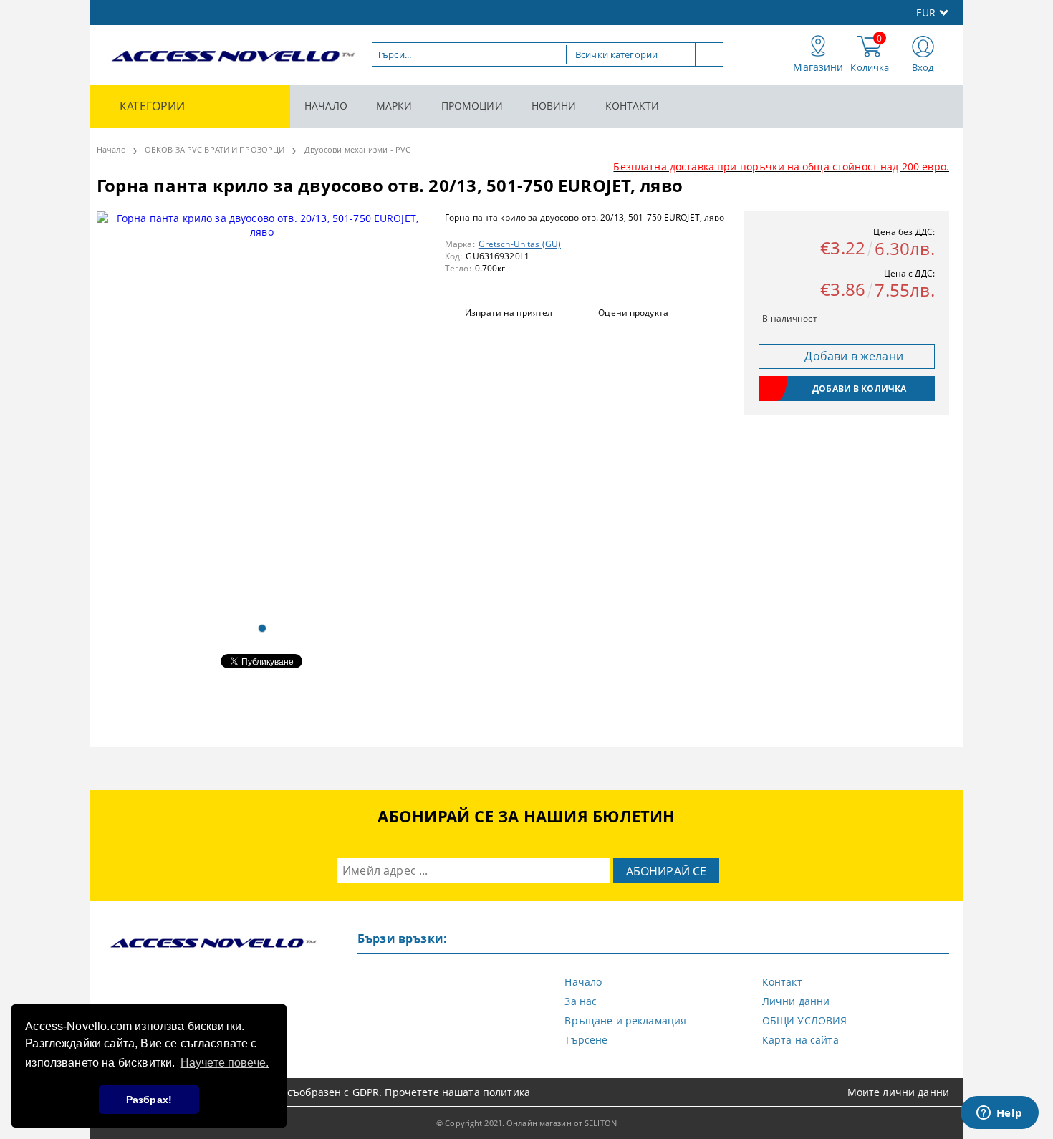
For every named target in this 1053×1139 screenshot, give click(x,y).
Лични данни (796, 1001)
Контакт (782, 982)
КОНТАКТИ (632, 105)
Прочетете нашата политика (457, 1092)
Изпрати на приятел (508, 313)
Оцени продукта (633, 313)
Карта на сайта (800, 1040)
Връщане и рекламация (625, 1020)
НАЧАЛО (325, 105)
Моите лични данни (898, 1092)
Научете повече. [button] (225, 1063)
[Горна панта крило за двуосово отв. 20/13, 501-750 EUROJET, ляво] (262, 411)
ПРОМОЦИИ (472, 105)
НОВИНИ (554, 105)
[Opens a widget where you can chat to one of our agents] (999, 1114)
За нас (580, 1001)
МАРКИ (394, 105)
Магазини (818, 67)
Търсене (585, 1040)
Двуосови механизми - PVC (357, 149)
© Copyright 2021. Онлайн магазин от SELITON (526, 1123)
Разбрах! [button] (149, 1099)
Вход (923, 67)
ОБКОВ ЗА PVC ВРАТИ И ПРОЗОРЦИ (214, 149)
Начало (111, 149)
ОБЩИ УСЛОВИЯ (804, 1020)
